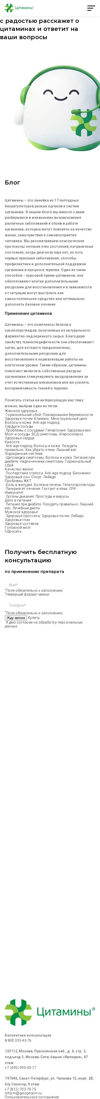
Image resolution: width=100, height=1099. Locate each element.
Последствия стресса (25, 473)
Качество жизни (19, 469)
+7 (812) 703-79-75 (20, 1089)
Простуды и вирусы (52, 496)
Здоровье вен (79, 430)
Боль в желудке (19, 485)
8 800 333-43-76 (18, 1040)
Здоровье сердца (19, 438)
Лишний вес (67, 450)
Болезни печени (48, 485)
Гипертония (56, 430)
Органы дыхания (20, 496)
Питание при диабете (24, 504)
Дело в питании (18, 500)
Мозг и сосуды (18, 434)
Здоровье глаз (17, 520)
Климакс (42, 419)
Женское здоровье (21, 411)
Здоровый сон (18, 477)
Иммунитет (14, 492)
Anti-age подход (46, 422)
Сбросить (13, 531)
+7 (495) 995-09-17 (20, 1068)
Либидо (49, 477)
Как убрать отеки (40, 450)
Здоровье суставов (22, 524)
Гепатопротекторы (79, 485)
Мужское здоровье (21, 512)
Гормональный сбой (24, 415)
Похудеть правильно (61, 504)
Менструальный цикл (69, 419)
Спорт (36, 477)
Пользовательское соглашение (32, 1097)
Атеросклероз (71, 434)
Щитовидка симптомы (25, 457)
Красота (12, 442)
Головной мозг (18, 527)
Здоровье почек (19, 419)
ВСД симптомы (45, 434)
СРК (72, 489)
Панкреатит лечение (23, 489)
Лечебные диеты (26, 508)
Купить (34, 618)
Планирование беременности (68, 415)
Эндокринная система (24, 454)
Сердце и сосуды (19, 426)
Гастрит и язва (55, 489)
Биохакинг (82, 473)
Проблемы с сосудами (25, 430)
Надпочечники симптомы (42, 461)
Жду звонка (16, 618)
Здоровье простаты (23, 516)
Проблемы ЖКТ (18, 481)
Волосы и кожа (18, 422)
